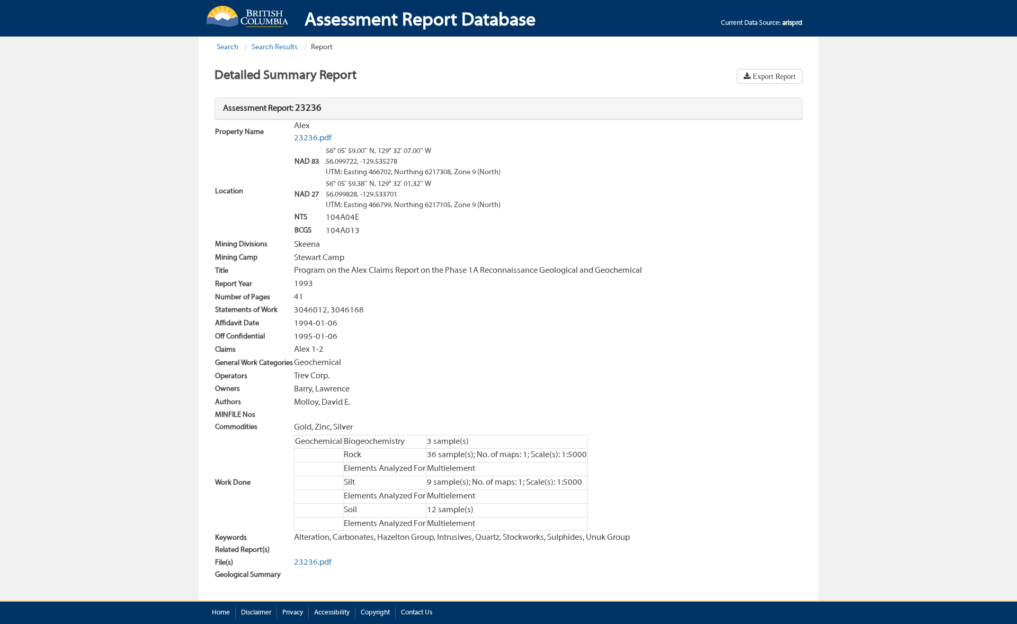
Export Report (773, 76)
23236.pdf (313, 138)
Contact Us (416, 613)
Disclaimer (256, 613)
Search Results (275, 47)
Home (221, 613)
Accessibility (332, 613)
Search (227, 47)
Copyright (375, 613)
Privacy (292, 613)
